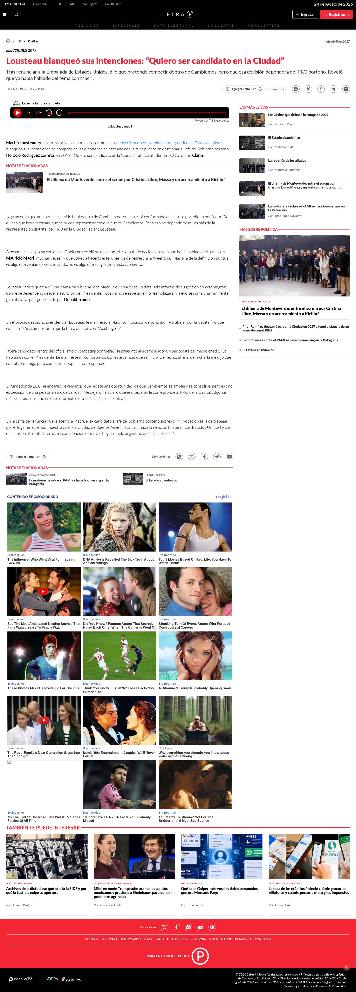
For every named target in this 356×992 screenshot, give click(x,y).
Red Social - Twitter (164, 927)
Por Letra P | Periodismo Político (27, 89)
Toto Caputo (89, 4)
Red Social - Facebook (176, 927)
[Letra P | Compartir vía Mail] (346, 89)
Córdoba (198, 939)
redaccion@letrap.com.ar (329, 982)
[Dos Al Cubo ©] (21, 979)
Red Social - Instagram (188, 927)
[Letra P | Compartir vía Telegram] (333, 89)
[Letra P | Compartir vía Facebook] (320, 89)
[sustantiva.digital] (71, 979)
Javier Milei (40, 4)
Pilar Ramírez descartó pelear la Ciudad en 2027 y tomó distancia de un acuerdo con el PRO (295, 328)
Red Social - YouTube (200, 927)
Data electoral (174, 25)
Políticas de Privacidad (331, 986)
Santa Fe (162, 939)
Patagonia (243, 939)
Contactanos (148, 927)
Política (33, 41)
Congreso (263, 939)
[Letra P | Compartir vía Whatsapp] (295, 89)
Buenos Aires (131, 939)
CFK (58, 4)
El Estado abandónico (258, 350)
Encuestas (221, 25)
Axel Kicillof (112, 4)
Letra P (16, 41)
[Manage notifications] (346, 967)
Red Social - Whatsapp (212, 927)
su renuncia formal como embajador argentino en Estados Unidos (165, 142)
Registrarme (339, 14)
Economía (110, 939)
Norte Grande (220, 939)
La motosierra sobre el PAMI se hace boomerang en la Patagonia (290, 340)
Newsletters (264, 25)
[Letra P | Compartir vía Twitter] (308, 89)
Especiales (126, 25)
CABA (148, 939)
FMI (71, 4)
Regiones (87, 25)
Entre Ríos (180, 939)
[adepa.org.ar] (52, 979)
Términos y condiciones (298, 986)
